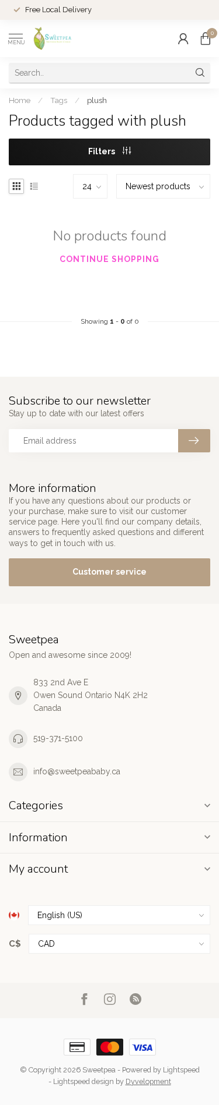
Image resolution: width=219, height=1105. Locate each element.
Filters (102, 151)
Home (19, 100)
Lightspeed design (83, 1081)
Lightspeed (181, 1069)
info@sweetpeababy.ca (76, 771)
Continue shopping (109, 259)
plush (97, 100)
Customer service (109, 571)
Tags (58, 100)
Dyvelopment (148, 1081)
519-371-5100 (58, 738)
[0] (205, 38)
